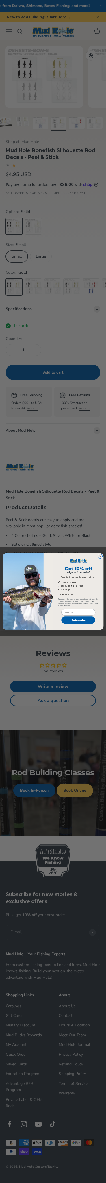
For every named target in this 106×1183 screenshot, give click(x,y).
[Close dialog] (100, 556)
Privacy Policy (93, 603)
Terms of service (64, 605)
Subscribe (78, 620)
